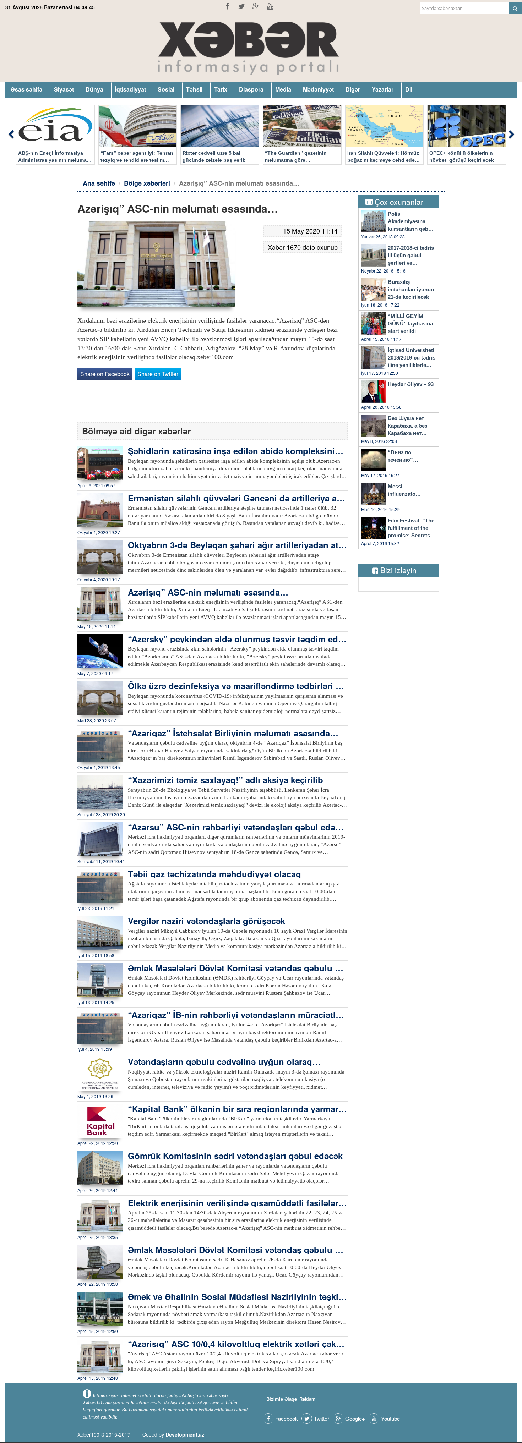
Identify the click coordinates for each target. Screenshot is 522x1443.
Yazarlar (382, 89)
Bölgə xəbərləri (147, 183)
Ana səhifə (99, 183)
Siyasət (64, 89)
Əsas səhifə (26, 89)
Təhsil (194, 89)
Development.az (184, 1434)
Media (283, 89)
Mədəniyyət (318, 89)
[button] (10, 135)
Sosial (166, 89)
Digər (353, 89)
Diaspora (251, 89)
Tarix (220, 89)
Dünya (94, 89)
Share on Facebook (105, 374)
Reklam (307, 1398)
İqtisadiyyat (130, 89)
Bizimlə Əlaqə (281, 1398)
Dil (408, 89)
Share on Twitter (157, 374)
